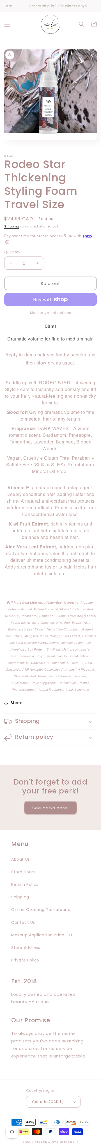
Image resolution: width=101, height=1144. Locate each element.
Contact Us (23, 922)
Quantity (12, 252)
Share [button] (17, 703)
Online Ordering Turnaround (41, 909)
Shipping (11, 226)
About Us (20, 859)
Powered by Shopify (64, 1141)
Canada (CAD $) (48, 1101)
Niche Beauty (41, 1141)
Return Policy (25, 884)
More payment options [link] (50, 312)
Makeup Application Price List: (42, 935)
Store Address (25, 947)
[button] (7, 24)
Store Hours (23, 872)
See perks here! (50, 808)
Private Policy (25, 960)
